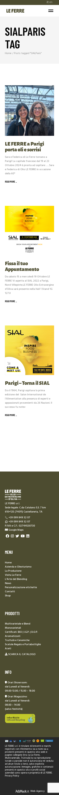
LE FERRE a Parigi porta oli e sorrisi (24, 147)
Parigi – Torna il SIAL (27, 383)
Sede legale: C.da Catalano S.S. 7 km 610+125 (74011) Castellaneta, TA (25, 510)
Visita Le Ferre (13, 575)
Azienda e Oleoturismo (18, 567)
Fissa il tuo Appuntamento (22, 266)
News (8, 583)
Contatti (10, 591)
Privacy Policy (12, 776)
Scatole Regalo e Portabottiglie (23, 644)
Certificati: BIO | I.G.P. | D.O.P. (21, 632)
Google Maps (15, 530)
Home (8, 563)
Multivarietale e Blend (17, 624)
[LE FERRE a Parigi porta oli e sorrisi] (29, 110)
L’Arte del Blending (16, 579)
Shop (8, 596)
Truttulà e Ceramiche (17, 640)
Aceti (8, 648)
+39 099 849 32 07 (19, 517)
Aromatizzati (12, 636)
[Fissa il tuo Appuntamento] (29, 230)
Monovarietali (13, 628)
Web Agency (37, 791)
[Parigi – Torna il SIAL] (29, 350)
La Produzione (13, 571)
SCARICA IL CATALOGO (22, 654)
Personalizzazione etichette (21, 587)
